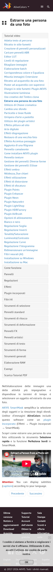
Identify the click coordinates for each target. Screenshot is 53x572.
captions (8, 486)
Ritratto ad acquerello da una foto (24, 81)
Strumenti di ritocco (15, 318)
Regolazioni (11, 280)
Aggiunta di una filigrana (18, 145)
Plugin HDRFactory (15, 210)
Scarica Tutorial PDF (15, 375)
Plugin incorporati (14, 293)
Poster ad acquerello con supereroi (24, 85)
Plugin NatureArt (14, 201)
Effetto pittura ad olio (16, 125)
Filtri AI (8, 299)
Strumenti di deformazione (19, 324)
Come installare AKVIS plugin (21, 153)
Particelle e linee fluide (17, 113)
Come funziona (12, 268)
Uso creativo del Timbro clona (21, 97)
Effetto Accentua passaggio (20, 141)
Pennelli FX (10, 331)
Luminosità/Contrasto (16, 238)
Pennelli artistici (13, 337)
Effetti (7, 287)
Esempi (8, 369)
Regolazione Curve (15, 242)
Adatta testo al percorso (18, 40)
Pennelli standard (14, 312)
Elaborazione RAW (14, 362)
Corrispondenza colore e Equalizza (24, 72)
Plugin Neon (11, 197)
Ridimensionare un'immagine (21, 250)
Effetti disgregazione (16, 133)
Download (8, 529)
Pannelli (9, 274)
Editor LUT (10, 56)
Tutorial (25, 517)
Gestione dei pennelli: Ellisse (20, 165)
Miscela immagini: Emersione (21, 76)
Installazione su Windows (19, 258)
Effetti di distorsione (16, 181)
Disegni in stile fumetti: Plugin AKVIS (25, 89)
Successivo (35, 493)
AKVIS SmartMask (12, 407)
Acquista (8, 533)
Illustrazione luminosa (17, 93)
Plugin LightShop (14, 206)
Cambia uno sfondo (15, 109)
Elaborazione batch (15, 68)
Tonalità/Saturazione (16, 234)
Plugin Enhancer (13, 193)
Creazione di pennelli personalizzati (25, 48)
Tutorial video (12, 35)
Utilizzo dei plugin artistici (19, 121)
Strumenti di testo (14, 343)
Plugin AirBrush (13, 214)
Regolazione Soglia (15, 226)
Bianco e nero (12, 222)
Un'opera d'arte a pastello (19, 117)
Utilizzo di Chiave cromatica (20, 105)
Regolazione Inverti (15, 230)
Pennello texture (14, 157)
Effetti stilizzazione (15, 177)
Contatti (41, 521)
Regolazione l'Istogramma (19, 246)
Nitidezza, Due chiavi (16, 173)
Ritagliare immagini (15, 64)
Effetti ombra (11, 169)
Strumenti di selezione (17, 306)
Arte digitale (11, 129)
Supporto (26, 512)
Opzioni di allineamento (18, 218)
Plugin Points (11, 189)
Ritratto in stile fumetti (17, 44)
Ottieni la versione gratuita (26, 533)
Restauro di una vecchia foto (20, 137)
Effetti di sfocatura (15, 185)
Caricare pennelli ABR (16, 52)
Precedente (17, 493)
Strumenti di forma (15, 350)
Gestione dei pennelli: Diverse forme (25, 161)
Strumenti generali (15, 356)
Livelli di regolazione (16, 60)
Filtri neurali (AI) (13, 254)
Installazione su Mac (16, 262)
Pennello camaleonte (16, 149)
